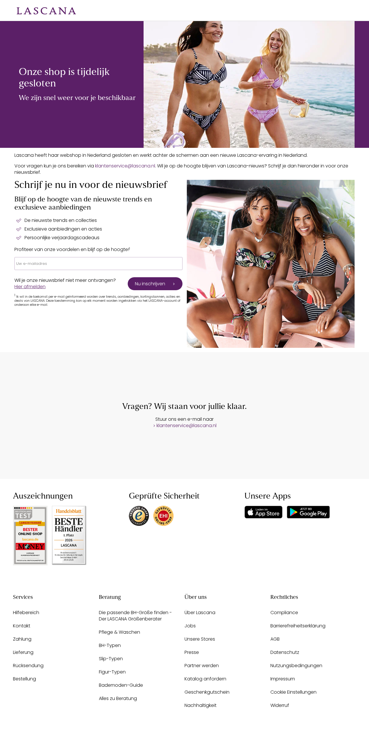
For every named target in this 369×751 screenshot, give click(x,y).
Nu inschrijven (150, 283)
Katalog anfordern (205, 678)
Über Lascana (199, 612)
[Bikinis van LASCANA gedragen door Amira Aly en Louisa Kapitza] (249, 84)
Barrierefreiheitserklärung (297, 625)
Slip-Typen (111, 658)
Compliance (284, 612)
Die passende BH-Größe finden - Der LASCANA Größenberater (135, 615)
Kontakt (21, 625)
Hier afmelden (30, 286)
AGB (275, 639)
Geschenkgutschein (206, 692)
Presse (191, 652)
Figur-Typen (112, 672)
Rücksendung (28, 665)
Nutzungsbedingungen (296, 665)
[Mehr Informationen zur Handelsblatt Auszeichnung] (69, 535)
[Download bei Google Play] (308, 512)
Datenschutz (284, 652)
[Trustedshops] (139, 516)
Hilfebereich (26, 612)
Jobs (190, 625)
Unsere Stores (199, 639)
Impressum (282, 678)
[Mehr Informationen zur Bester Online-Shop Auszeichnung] (30, 535)
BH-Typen (110, 645)
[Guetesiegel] (163, 516)
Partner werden (201, 665)
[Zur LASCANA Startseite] (42, 10)
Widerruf (279, 705)
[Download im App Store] (263, 512)
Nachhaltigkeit (200, 705)
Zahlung (22, 639)
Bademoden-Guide (121, 685)
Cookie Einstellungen (293, 692)
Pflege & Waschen (119, 632)
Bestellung (24, 678)
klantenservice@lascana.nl (125, 166)
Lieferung (23, 652)
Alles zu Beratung (118, 698)
